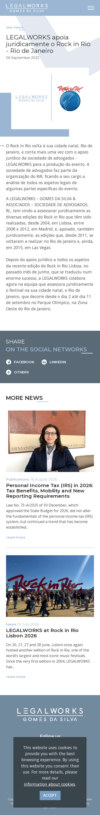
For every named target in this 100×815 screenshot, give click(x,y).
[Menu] (91, 8)
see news (14, 27)
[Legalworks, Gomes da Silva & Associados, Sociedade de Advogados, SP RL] (27, 8)
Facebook (23, 362)
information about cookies (49, 784)
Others (21, 372)
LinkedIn (57, 362)
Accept (50, 795)
